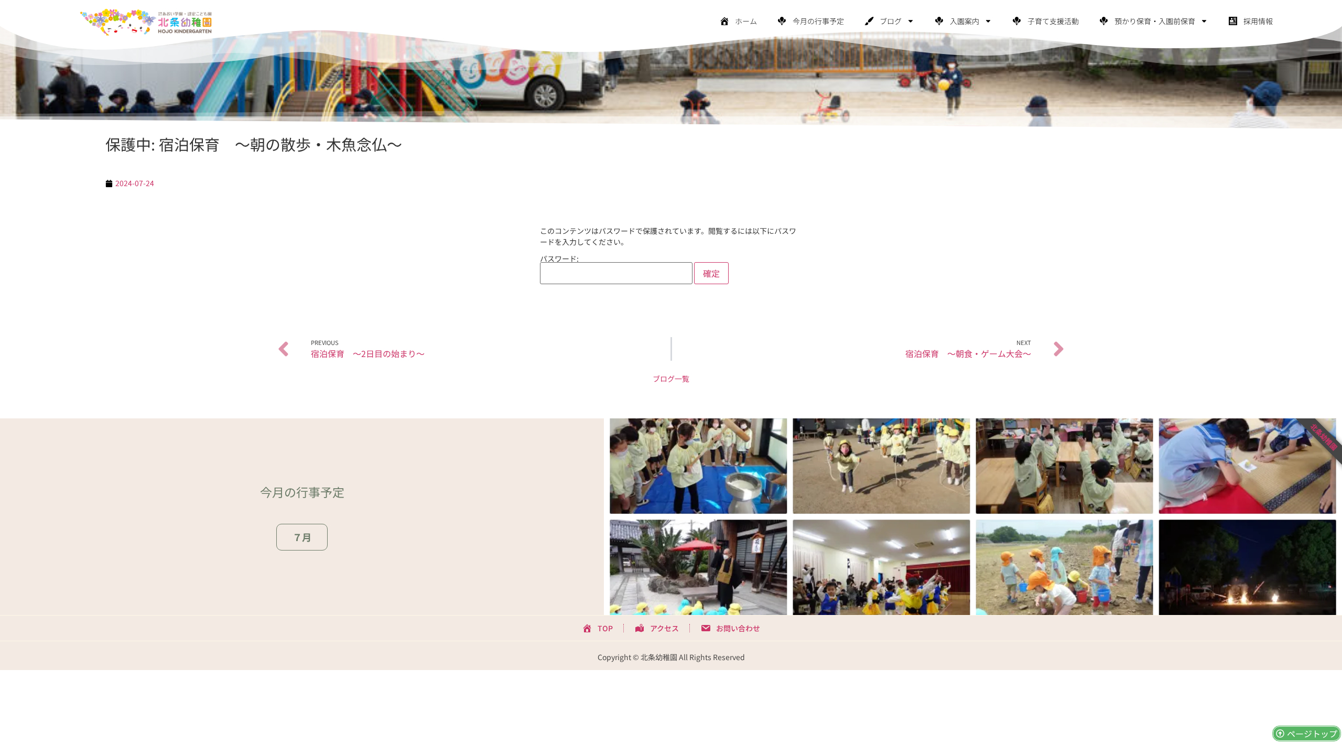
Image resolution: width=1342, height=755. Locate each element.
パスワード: (559, 259)
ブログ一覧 (671, 378)
